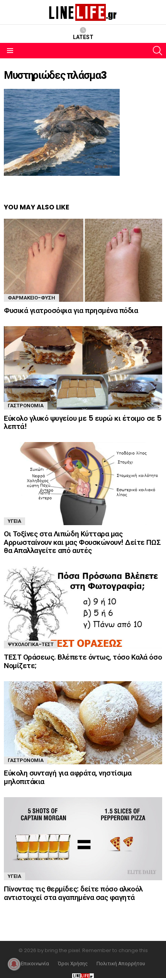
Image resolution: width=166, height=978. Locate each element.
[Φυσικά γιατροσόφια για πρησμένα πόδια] (83, 260)
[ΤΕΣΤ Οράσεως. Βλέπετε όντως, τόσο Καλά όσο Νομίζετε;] (83, 607)
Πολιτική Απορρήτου (121, 964)
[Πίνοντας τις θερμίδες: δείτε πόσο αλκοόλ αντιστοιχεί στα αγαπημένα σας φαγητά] (83, 838)
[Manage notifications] (14, 964)
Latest (83, 37)
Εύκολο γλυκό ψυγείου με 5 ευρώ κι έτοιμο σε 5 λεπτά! (83, 422)
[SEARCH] (157, 50)
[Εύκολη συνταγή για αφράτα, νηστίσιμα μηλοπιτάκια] (83, 722)
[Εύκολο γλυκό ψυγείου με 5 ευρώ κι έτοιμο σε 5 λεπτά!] (83, 367)
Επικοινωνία (35, 964)
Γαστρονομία (26, 405)
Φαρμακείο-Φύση (31, 297)
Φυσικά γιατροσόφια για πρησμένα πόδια (71, 310)
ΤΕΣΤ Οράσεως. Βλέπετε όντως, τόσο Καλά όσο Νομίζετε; (83, 661)
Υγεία (14, 521)
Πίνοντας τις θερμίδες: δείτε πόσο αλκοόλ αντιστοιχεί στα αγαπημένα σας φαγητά (73, 893)
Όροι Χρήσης (73, 964)
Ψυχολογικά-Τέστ (31, 644)
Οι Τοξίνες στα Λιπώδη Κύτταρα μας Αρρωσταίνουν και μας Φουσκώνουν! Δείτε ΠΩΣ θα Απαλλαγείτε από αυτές (82, 542)
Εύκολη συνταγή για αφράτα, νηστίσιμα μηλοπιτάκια (68, 777)
